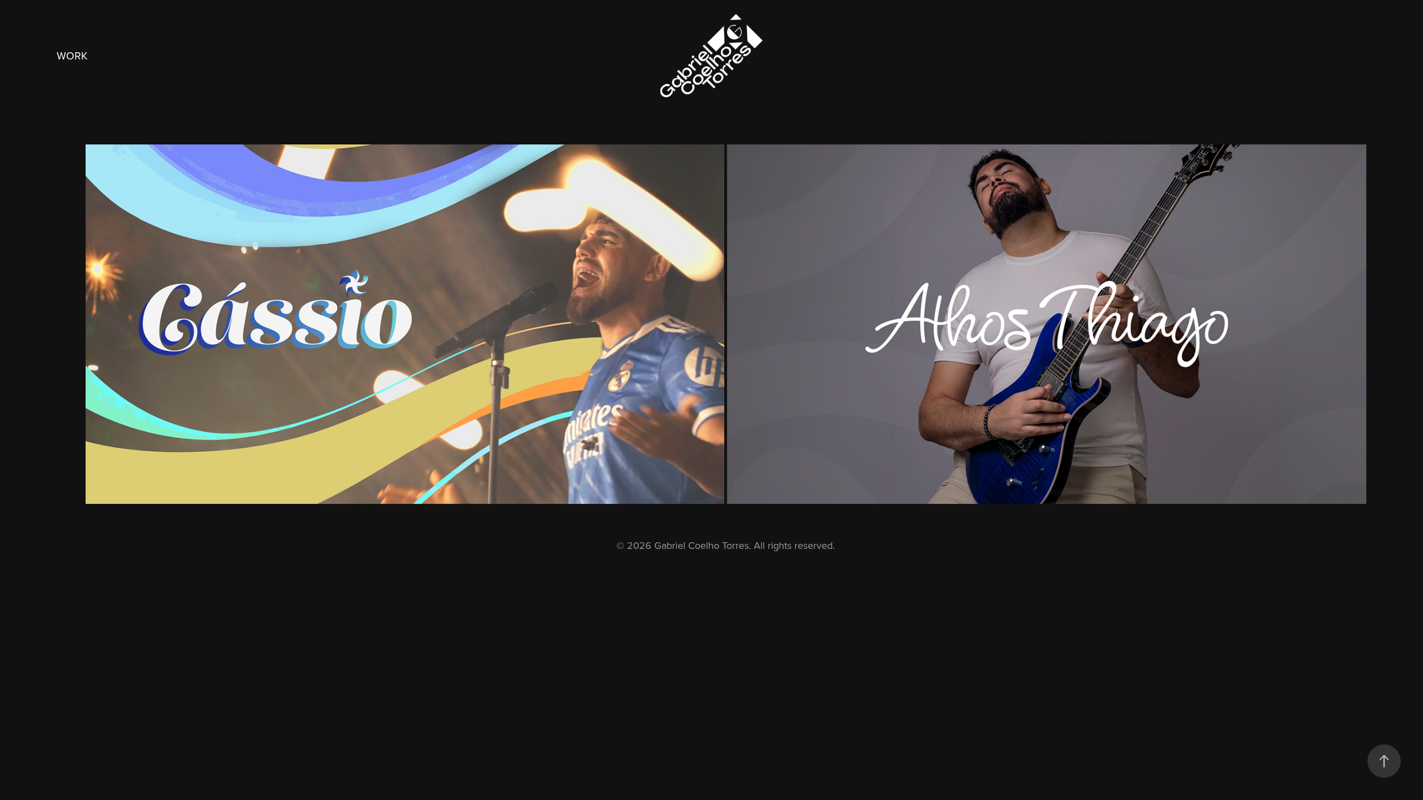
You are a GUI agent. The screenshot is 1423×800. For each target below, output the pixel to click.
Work (72, 55)
